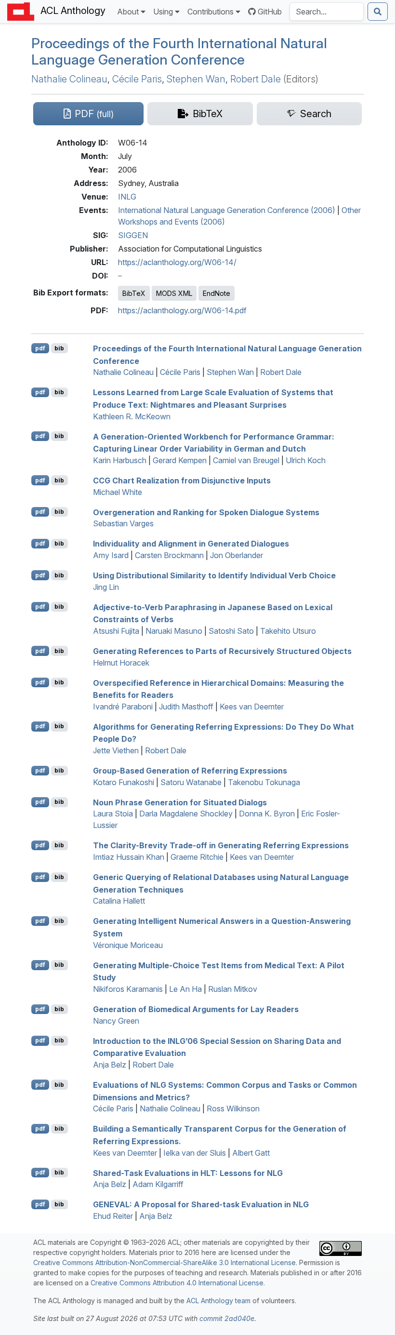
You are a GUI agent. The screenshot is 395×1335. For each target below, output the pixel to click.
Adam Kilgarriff (158, 1184)
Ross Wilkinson (233, 1108)
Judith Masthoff (186, 706)
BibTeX (133, 293)
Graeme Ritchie (197, 857)
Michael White (117, 492)
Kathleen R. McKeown (132, 416)
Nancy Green (116, 1021)
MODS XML (174, 293)
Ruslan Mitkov (232, 989)
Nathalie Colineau (69, 79)
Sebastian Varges (123, 523)
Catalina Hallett (119, 901)
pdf (40, 348)
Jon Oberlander (236, 555)
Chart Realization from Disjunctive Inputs (182, 480)
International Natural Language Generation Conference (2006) (226, 210)
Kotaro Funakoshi (123, 782)
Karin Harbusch (119, 460)
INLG (127, 196)
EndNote (216, 293)
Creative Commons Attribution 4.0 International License (177, 1283)
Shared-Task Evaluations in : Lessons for (188, 1172)
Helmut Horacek (121, 663)
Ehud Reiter (113, 1216)
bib (59, 348)
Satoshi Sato (231, 631)
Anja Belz (109, 1064)
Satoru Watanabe (191, 782)
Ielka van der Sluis (194, 1153)
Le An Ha (185, 989)
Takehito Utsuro (288, 631)
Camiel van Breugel (246, 460)
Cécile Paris (137, 79)
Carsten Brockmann (169, 555)
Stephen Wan (196, 79)
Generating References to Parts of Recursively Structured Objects (222, 651)
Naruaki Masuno (173, 631)
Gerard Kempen (180, 460)
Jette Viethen (116, 750)
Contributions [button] (210, 11)
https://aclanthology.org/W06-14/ (177, 262)
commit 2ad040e (226, 1318)
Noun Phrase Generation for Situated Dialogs (180, 802)
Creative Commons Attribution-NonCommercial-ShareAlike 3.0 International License (164, 1262)
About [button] (128, 11)
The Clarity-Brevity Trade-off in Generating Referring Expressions (221, 845)
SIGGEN (133, 235)
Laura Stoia (113, 813)
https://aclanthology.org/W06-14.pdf (182, 310)
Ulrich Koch (306, 460)
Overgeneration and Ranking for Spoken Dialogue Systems (206, 512)
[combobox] (327, 11)
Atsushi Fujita (116, 631)
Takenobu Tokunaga (264, 782)
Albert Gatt (251, 1153)
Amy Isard (111, 555)
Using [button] (163, 11)
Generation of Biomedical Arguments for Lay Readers (196, 1009)
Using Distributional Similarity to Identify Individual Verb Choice (214, 575)
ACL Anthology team (218, 1300)
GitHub (270, 11)
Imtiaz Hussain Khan (128, 857)
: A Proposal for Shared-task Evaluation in (201, 1204)
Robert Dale (255, 79)
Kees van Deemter (252, 706)
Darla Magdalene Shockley (186, 813)
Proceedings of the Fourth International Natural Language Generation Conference (179, 51)
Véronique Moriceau (128, 945)
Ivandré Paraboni (123, 706)
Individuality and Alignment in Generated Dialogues (191, 543)
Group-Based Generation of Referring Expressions (190, 770)
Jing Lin (106, 587)
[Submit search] (378, 11)
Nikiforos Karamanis (128, 989)
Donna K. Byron (267, 813)
